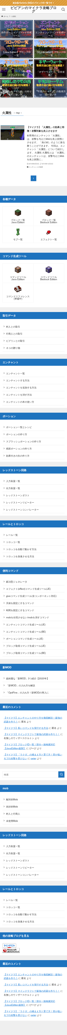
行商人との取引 (14, 333)
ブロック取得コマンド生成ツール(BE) (26, 652)
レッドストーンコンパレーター (22, 509)
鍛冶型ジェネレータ (16, 581)
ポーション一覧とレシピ (19, 427)
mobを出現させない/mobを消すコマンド (27, 617)
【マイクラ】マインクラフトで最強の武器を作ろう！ (32, 734)
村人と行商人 (13, 813)
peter (33, 758)
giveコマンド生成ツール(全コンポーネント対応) (31, 595)
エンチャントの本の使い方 (20, 401)
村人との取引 (13, 326)
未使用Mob (12, 820)
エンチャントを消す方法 (19, 394)
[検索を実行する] (61, 774)
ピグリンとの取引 (15, 340)
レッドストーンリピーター (20, 502)
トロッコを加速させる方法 (20, 556)
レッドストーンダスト (17, 495)
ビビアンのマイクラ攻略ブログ (33, 9)
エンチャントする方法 (17, 380)
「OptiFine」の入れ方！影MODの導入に (27, 692)
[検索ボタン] (63, 9)
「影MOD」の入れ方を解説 (20, 685)
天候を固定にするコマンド (20, 603)
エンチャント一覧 (15, 373)
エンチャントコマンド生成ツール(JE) (25, 624)
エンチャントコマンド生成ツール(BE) (26, 631)
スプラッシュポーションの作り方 (23, 441)
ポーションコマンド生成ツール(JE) (24, 638)
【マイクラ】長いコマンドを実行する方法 (26, 728)
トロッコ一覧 (13, 542)
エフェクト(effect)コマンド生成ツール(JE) (28, 588)
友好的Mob (12, 806)
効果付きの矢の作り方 (17, 455)
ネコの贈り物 (13, 347)
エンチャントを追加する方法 (21, 387)
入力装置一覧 (13, 481)
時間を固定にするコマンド (20, 610)
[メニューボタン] (3, 9)
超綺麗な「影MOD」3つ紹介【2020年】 (27, 678)
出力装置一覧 (13, 488)
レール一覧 (12, 534)
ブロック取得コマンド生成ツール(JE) (25, 645)
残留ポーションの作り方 (19, 448)
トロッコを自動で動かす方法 (21, 549)
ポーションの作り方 (16, 434)
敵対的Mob (12, 799)
